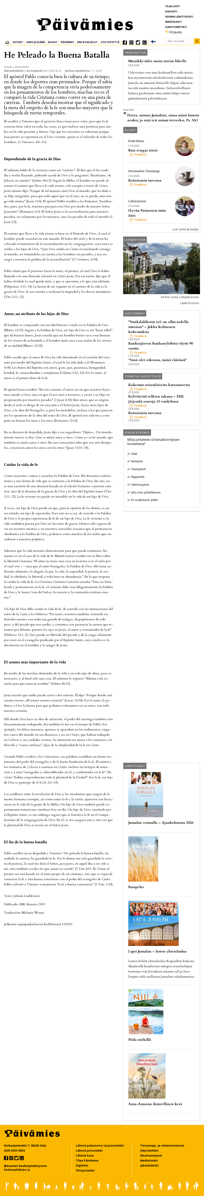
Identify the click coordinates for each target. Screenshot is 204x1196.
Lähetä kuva (189, 303)
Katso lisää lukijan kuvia (180, 297)
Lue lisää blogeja (186, 229)
